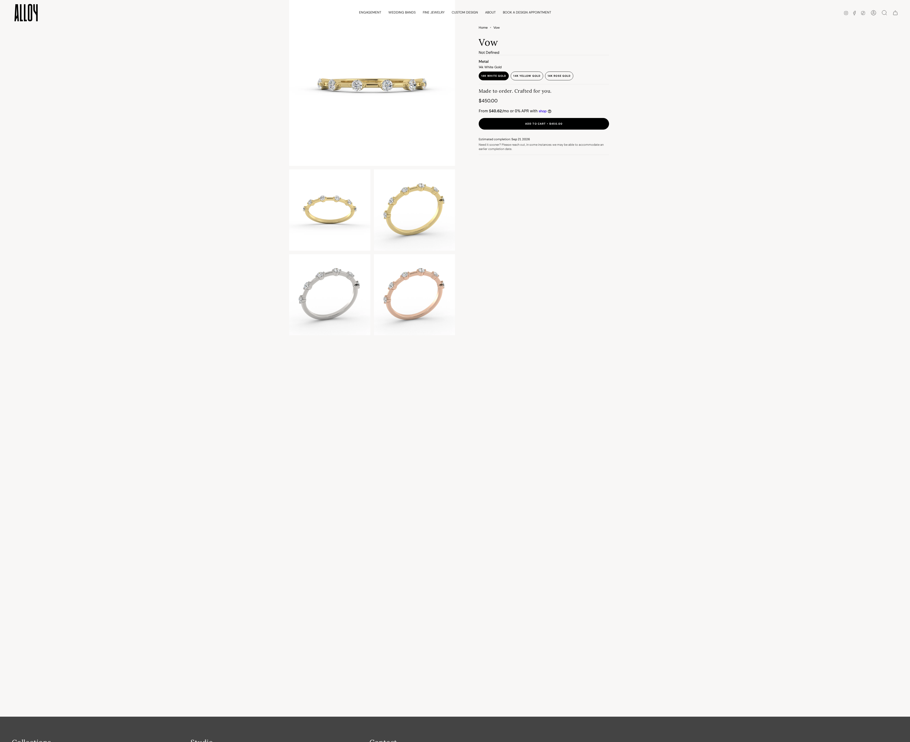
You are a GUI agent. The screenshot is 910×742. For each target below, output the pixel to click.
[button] (370, 13)
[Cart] (895, 13)
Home (483, 27)
